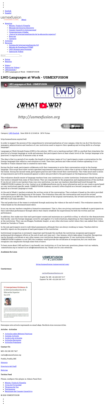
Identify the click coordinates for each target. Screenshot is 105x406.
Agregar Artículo (12, 336)
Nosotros (8, 23)
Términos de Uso (12, 387)
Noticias (12, 36)
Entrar (7, 59)
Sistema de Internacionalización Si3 (24, 45)
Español (8, 13)
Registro (8, 61)
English (8, 11)
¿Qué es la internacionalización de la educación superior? (32, 34)
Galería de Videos (16, 51)
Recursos (8, 43)
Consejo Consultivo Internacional (22, 30)
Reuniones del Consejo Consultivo (18, 391)
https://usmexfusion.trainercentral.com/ (52, 264)
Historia (4, 362)
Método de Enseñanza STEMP (21, 47)
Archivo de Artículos (13, 338)
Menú (24, 20)
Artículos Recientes (13, 340)
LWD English (10, 70)
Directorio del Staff (9, 366)
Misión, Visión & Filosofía (19, 25)
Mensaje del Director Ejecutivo (21, 28)
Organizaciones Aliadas (18, 32)
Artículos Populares (13, 342)
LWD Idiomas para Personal (20, 49)
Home (7, 65)
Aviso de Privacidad (13, 385)
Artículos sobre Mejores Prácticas (18, 334)
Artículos (9, 41)
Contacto (12, 38)
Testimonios (10, 389)
